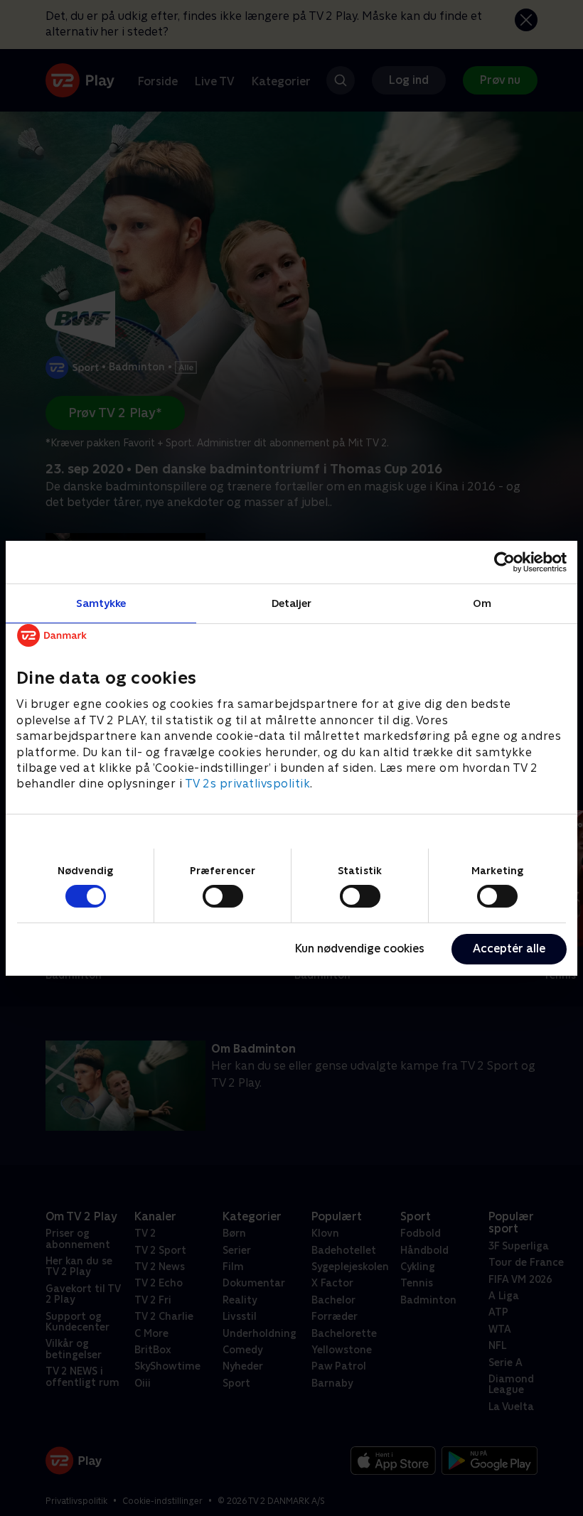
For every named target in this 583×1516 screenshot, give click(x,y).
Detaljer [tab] (292, 602)
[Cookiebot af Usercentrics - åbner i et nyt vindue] (504, 561)
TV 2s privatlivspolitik (248, 783)
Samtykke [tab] (101, 602)
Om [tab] (482, 602)
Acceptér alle (509, 948)
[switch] (223, 896)
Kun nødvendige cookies (359, 948)
